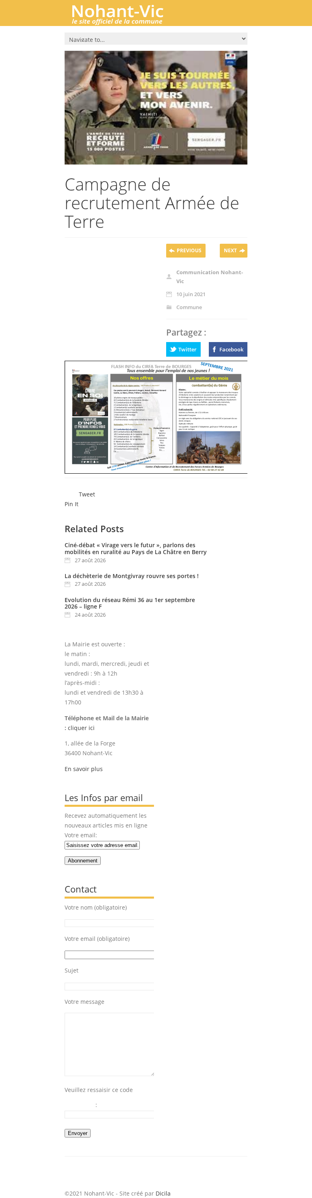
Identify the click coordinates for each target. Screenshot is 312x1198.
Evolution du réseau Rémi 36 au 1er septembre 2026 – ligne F (130, 603)
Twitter (187, 349)
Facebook (231, 349)
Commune (189, 307)
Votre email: (81, 835)
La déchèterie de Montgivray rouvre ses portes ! (132, 576)
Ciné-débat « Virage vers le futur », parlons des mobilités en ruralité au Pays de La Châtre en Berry (136, 548)
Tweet (87, 494)
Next (230, 250)
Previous (189, 250)
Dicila (163, 1193)
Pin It (71, 504)
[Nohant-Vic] (125, 22)
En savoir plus (84, 769)
